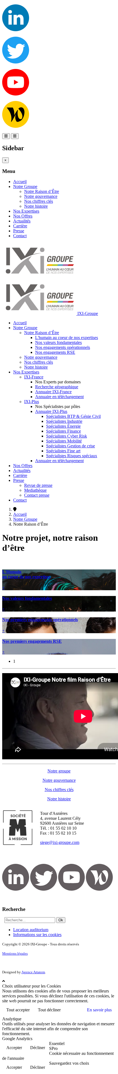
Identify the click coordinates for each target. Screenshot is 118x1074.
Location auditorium (30, 929)
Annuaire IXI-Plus (51, 411)
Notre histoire (36, 206)
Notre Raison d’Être (41, 191)
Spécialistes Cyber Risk (66, 436)
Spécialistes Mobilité (64, 441)
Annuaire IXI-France (53, 391)
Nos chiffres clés (38, 201)
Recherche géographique (56, 386)
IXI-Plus (31, 401)
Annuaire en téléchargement (59, 396)
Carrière (20, 226)
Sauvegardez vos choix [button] (69, 1063)
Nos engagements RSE (55, 352)
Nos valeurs (27, 598)
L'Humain (26, 574)
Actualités (21, 221)
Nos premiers (40, 619)
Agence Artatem (33, 972)
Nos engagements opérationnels (62, 347)
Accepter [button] (14, 1047)
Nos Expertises (26, 211)
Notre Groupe (25, 186)
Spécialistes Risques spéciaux (71, 455)
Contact (20, 235)
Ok (60, 920)
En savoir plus (99, 1010)
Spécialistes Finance (63, 431)
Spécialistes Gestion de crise (70, 446)
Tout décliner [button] (49, 1010)
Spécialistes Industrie (64, 421)
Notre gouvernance (40, 196)
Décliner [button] (37, 1047)
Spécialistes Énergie (63, 426)
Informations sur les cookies (37, 934)
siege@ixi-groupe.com (59, 842)
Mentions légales (15, 953)
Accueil (20, 181)
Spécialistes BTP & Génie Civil (73, 416)
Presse (18, 230)
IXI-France (33, 377)
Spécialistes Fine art (63, 450)
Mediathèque (35, 490)
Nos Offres (22, 216)
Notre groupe (59, 771)
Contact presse (36, 495)
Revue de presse (38, 485)
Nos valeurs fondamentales (58, 342)
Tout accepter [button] (18, 1010)
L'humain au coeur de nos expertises (66, 337)
